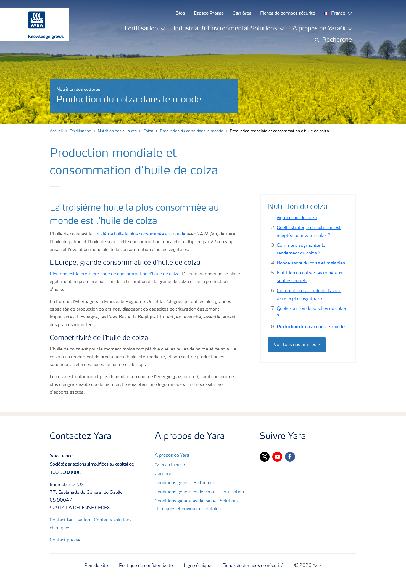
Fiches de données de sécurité (252, 565)
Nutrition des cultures (117, 131)
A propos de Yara (172, 455)
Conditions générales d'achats (185, 483)
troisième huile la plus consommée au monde (139, 234)
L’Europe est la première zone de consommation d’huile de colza (115, 274)
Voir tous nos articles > (297, 345)
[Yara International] (32, 25)
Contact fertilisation (70, 520)
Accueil (56, 131)
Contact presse (65, 540)
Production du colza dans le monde (191, 131)
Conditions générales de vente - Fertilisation (199, 492)
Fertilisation (80, 131)
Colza (148, 131)
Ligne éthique (197, 565)
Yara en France (170, 465)
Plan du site (96, 565)
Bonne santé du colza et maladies (311, 263)
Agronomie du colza (297, 218)
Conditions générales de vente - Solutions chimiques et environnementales (197, 505)
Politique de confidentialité (146, 565)
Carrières (164, 474)
